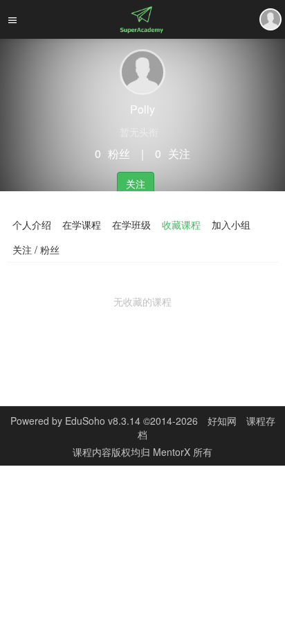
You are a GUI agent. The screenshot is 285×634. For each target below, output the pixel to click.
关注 (135, 184)
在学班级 (131, 224)
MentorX (173, 452)
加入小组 (231, 224)
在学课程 (81, 224)
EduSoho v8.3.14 (102, 421)
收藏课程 (181, 224)
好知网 (222, 421)
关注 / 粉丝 (35, 249)
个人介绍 (31, 224)
